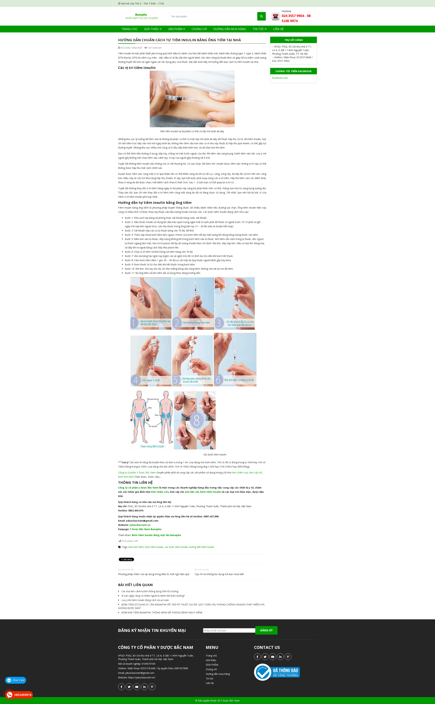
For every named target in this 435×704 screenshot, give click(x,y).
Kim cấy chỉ (255, 472)
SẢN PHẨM (175, 29)
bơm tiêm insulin (154, 547)
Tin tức (258, 29)
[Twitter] (129, 686)
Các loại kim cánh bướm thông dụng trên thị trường (149, 591)
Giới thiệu (151, 29)
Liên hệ (278, 29)
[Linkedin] (144, 686)
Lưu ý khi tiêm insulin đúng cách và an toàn (145, 600)
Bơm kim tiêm (126, 476)
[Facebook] (121, 686)
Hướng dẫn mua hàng (229, 29)
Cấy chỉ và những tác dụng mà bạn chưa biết (219, 574)
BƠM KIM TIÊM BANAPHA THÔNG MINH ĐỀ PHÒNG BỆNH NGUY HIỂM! (161, 612)
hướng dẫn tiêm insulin (201, 547)
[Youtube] (136, 686)
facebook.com (280, 77)
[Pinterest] (152, 686)
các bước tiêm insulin (176, 547)
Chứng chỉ (199, 29)
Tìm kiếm (261, 16)
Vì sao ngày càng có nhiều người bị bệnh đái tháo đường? (153, 595)
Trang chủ (129, 29)
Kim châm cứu (240, 472)
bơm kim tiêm (136, 547)
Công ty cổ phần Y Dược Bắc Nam (137, 472)
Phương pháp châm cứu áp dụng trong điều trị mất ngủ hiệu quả (153, 574)
